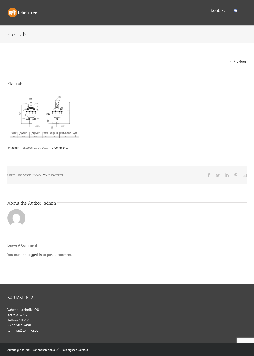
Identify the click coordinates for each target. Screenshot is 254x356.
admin (15, 147)
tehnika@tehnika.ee (22, 330)
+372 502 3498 (19, 325)
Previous (240, 61)
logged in (34, 254)
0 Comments (60, 147)
